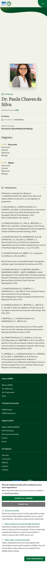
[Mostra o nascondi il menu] (42, 3)
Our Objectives (7, 389)
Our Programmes (8, 392)
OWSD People (7, 410)
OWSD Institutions (9, 413)
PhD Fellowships (8, 431)
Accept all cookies (23, 498)
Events (4, 441)
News (4, 396)
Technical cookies (12, 510)
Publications (10, 187)
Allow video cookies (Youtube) (17, 540)
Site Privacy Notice (11, 493)
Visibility (5, 470)
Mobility (5, 462)
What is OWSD (7, 385)
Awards (4, 438)
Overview (5, 455)
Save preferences (35, 559)
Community (6, 459)
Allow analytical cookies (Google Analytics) (22, 524)
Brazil (6, 116)
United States (19, 120)
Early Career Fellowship (10, 434)
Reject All (23, 504)
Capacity (5, 466)
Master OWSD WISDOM (10, 427)
